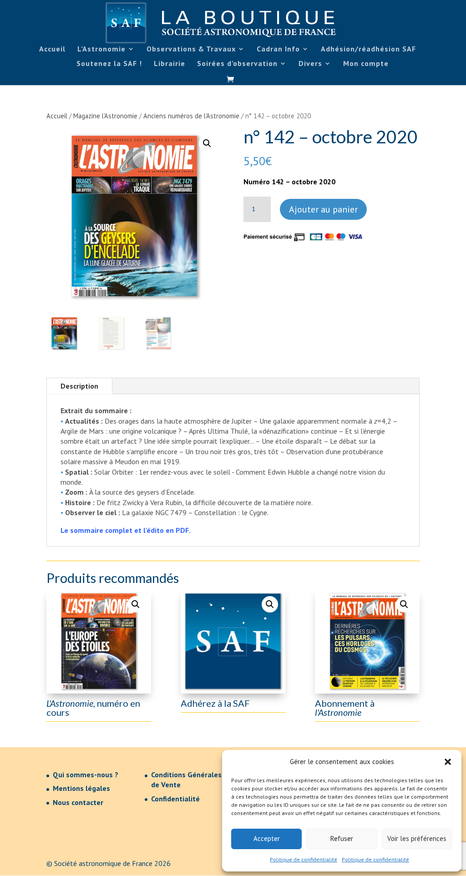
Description (79, 385)
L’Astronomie (101, 49)
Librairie (169, 64)
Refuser (341, 838)
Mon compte (366, 64)
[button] (447, 761)
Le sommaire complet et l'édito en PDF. (126, 530)
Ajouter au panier (323, 209)
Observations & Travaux (191, 49)
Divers (310, 64)
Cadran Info (278, 49)
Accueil (52, 49)
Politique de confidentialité (303, 859)
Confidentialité (175, 798)
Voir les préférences (416, 838)
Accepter (266, 838)
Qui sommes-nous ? (85, 774)
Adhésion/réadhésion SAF (368, 49)
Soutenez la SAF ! (109, 64)
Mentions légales (81, 788)
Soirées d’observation (237, 64)
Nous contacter (78, 802)
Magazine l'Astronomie (105, 115)
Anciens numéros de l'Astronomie (191, 115)
